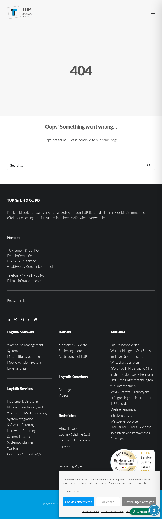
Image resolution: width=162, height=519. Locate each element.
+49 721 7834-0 (32, 275)
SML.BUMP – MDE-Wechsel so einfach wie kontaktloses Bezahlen (131, 433)
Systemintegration (20, 419)
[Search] (81, 165)
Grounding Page (70, 466)
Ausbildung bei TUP (73, 356)
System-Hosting (18, 436)
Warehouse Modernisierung (27, 413)
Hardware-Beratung (21, 430)
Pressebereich (17, 300)
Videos (63, 395)
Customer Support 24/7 (24, 454)
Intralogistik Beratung (22, 401)
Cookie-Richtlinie (90, 511)
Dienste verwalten (74, 490)
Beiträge (65, 389)
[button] (153, 12)
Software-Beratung (21, 425)
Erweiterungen (17, 368)
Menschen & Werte (73, 345)
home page (110, 140)
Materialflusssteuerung (23, 356)
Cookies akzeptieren (78, 502)
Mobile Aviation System (24, 362)
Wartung (13, 448)
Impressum (66, 446)
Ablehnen (108, 502)
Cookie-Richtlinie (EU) (74, 434)
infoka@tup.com (29, 280)
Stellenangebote (70, 350)
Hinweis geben (69, 428)
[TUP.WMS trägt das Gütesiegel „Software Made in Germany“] (132, 462)
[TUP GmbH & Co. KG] (20, 12)
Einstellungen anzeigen (139, 502)
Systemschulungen (20, 442)
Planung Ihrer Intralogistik (25, 407)
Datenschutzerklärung (112, 511)
